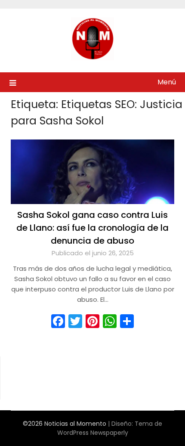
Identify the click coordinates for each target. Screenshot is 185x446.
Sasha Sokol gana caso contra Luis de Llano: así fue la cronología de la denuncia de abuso (92, 228)
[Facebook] (58, 321)
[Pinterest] (92, 321)
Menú (166, 82)
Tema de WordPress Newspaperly (110, 428)
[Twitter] (75, 321)
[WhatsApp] (109, 321)
